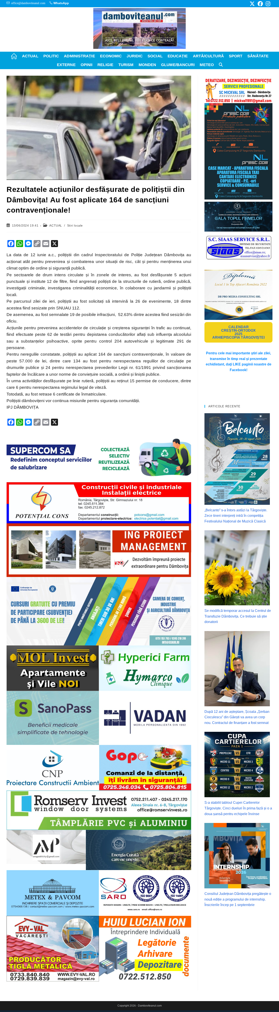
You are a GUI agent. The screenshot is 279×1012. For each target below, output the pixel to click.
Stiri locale (75, 225)
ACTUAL (55, 225)
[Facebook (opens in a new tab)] (260, 3)
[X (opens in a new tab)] (252, 3)
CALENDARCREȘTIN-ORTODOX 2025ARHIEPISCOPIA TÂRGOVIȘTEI (238, 332)
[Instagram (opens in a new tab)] (267, 3)
